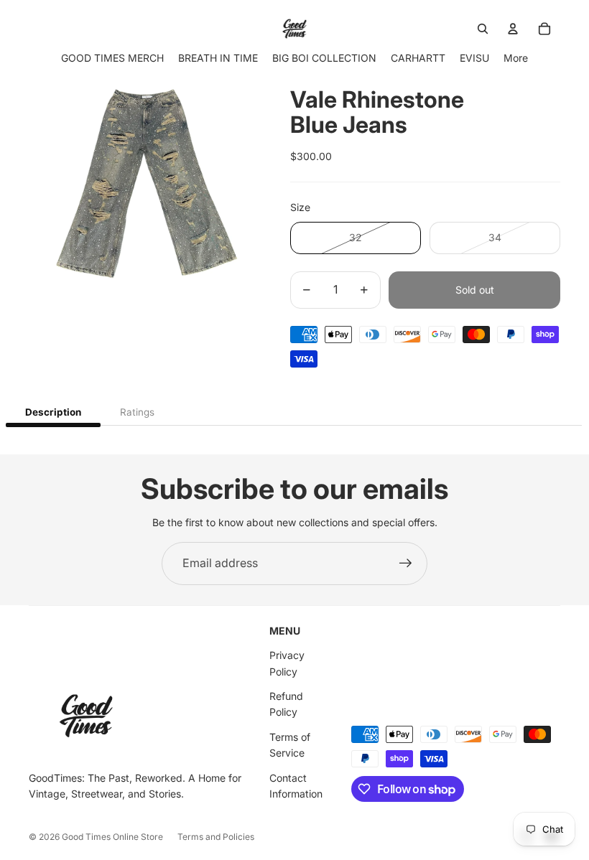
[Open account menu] (513, 29)
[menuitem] (515, 58)
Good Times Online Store (112, 836)
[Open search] (482, 29)
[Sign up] (406, 563)
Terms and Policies (215, 836)
